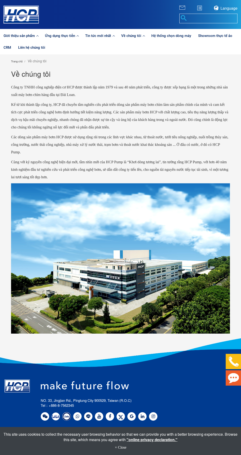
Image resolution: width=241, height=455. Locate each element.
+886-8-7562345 (61, 405)
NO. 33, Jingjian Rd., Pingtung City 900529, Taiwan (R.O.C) (86, 400)
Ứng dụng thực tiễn (60, 36)
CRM (7, 47)
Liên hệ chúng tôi (31, 47)
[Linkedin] (142, 416)
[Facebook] (110, 416)
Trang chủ (17, 61)
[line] (88, 416)
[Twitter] (120, 416)
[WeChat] (45, 416)
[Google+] (131, 416)
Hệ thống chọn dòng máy (171, 36)
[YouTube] (99, 416)
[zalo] (66, 416)
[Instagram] (153, 416)
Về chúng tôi (131, 36)
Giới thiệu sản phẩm (20, 36)
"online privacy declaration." (152, 439)
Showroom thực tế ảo (215, 36)
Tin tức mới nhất (98, 36)
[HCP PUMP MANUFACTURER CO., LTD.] (30, 15)
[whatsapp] (77, 416)
